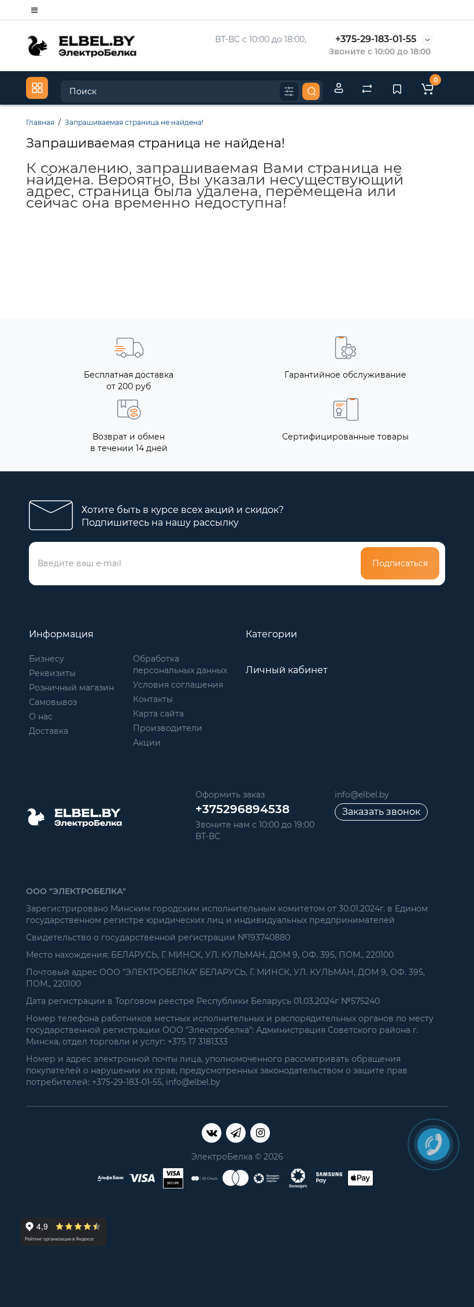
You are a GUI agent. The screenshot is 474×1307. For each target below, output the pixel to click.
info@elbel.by (362, 794)
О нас (41, 716)
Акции (147, 742)
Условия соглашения (178, 685)
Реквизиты (52, 673)
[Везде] (289, 91)
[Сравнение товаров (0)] (367, 88)
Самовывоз (53, 702)
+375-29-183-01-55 (375, 39)
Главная (40, 122)
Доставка (48, 731)
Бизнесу (46, 659)
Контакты (153, 699)
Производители (167, 728)
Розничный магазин (71, 687)
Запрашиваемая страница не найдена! (134, 122)
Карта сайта (158, 713)
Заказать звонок (381, 811)
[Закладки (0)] (397, 88)
